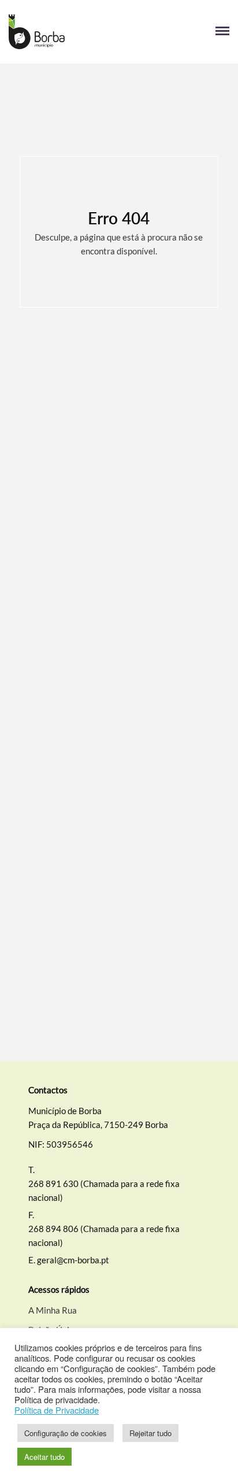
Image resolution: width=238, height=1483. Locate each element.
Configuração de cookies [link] (65, 1432)
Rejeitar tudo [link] (150, 1432)
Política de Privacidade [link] (56, 1410)
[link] (64, 31)
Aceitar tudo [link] (44, 1456)
